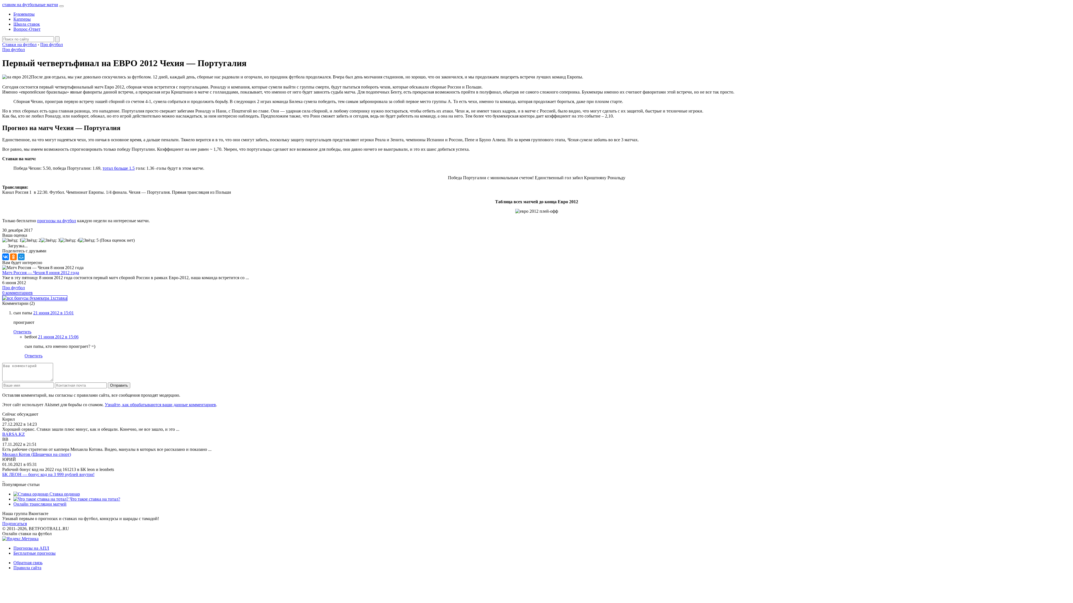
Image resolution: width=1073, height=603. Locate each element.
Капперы (22, 19)
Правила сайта (27, 567)
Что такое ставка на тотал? (94, 499)
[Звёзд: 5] (89, 240)
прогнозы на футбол (56, 220)
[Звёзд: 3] (50, 240)
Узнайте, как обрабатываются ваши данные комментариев (160, 404)
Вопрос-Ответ (27, 29)
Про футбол (13, 49)
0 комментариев (17, 292)
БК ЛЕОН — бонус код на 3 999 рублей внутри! (48, 474)
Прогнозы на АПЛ (31, 548)
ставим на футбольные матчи (30, 4)
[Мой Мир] (21, 256)
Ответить (22, 331)
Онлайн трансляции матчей (40, 504)
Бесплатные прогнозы (34, 553)
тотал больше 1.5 (119, 168)
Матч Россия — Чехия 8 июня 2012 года (40, 272)
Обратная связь (27, 562)
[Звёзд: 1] (12, 240)
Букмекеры (24, 14)
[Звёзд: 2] (31, 240)
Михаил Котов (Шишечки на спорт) (36, 454)
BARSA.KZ (13, 434)
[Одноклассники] (13, 256)
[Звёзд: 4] (69, 240)
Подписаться (14, 523)
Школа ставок (26, 24)
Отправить (119, 385)
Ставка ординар (64, 494)
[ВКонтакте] (5, 256)
